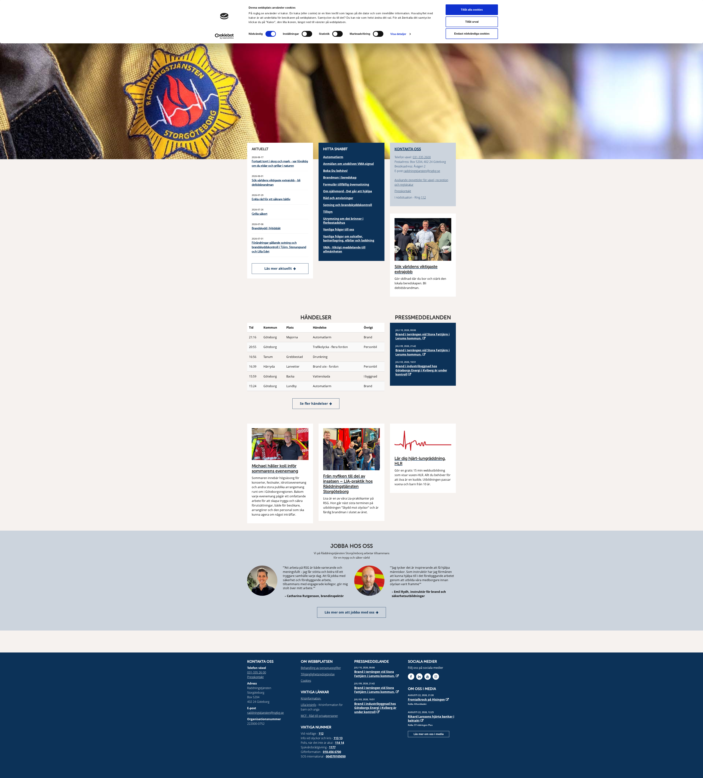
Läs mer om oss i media (429, 734)
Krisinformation (311, 698)
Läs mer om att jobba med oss (349, 612)
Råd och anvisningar (338, 198)
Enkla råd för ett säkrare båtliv (271, 199)
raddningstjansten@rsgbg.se (421, 171)
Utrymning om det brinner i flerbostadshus (343, 221)
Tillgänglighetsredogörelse (318, 674)
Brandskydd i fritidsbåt (266, 228)
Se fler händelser (314, 403)
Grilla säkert (259, 214)
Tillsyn (328, 212)
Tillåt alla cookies (472, 9)
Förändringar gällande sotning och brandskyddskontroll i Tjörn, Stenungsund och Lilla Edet (279, 247)
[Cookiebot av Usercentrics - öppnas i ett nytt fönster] (224, 36)
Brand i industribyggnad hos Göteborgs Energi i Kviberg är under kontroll (421, 370)
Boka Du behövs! (335, 171)
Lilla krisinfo (308, 705)
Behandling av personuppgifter (321, 668)
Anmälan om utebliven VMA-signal (348, 164)
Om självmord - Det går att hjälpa (347, 191)
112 (423, 197)
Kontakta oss (408, 149)
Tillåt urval (472, 21)
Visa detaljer (398, 33)
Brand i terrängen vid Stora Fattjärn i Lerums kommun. (422, 336)
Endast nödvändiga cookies (472, 33)
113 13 (338, 738)
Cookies (306, 681)
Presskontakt (403, 191)
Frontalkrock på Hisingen (426, 699)
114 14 (339, 743)
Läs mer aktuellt (278, 268)
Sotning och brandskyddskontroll (347, 205)
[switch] (307, 34)
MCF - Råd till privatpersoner (319, 716)
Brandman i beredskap (339, 177)
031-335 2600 (422, 157)
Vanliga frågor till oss (338, 229)
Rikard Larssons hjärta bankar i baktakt (431, 719)
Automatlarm (333, 157)
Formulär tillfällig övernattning (346, 184)
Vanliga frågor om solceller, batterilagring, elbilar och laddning (348, 238)
